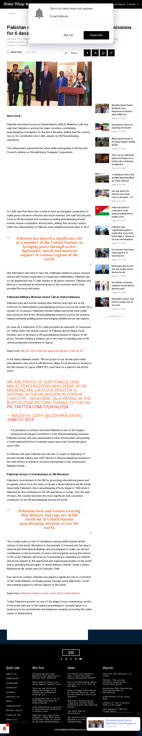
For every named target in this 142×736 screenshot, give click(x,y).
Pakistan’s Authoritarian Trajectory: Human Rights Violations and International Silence (82, 704)
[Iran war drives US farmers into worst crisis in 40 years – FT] (102, 193)
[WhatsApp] (103, 52)
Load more (114, 316)
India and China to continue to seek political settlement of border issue (47, 709)
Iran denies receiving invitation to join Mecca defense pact (123, 285)
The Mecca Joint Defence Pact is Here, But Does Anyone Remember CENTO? (82, 676)
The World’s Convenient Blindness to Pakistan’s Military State (80, 719)
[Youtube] (80, 659)
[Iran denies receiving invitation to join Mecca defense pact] (102, 285)
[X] (95, 52)
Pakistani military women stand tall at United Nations (50, 593)
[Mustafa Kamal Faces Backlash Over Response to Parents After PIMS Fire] (102, 108)
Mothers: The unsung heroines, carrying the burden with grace (114, 682)
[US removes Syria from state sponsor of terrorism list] (102, 253)
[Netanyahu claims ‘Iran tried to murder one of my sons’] (102, 302)
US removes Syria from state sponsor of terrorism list (123, 252)
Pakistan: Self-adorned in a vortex (117, 675)
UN (57, 454)
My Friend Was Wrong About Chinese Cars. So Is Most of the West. (82, 684)
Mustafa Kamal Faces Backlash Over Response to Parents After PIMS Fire (46, 676)
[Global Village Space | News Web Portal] (19, 4)
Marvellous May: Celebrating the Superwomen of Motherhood (117, 690)
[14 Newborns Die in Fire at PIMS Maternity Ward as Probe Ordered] (102, 178)
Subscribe (96, 35)
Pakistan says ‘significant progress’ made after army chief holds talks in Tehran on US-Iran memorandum (123, 233)
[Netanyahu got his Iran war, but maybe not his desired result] (102, 269)
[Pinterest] (71, 659)
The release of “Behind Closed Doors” (115, 710)
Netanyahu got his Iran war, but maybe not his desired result (122, 269)
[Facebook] (87, 52)
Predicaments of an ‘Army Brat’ (116, 697)
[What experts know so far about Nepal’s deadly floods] (102, 142)
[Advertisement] (49, 183)
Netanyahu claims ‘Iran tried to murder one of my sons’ (123, 302)
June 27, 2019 (20, 419)
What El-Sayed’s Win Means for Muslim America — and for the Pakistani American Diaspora (82, 693)
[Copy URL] (111, 52)
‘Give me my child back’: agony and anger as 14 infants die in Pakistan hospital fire (44, 691)
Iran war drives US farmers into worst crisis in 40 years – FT (122, 194)
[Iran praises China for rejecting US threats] (102, 127)
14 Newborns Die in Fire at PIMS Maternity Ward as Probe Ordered (123, 177)
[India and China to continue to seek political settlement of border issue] (102, 210)
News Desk (16, 52)
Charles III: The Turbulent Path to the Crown (116, 704)
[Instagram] (66, 659)
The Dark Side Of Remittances (76, 712)
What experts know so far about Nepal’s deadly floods (123, 142)
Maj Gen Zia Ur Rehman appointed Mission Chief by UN (52, 350)
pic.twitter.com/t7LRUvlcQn (37, 406)
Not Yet (68, 35)
